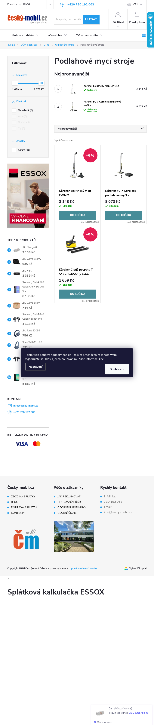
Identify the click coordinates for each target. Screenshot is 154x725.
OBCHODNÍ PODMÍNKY (71, 507)
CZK (135, 4)
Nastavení (35, 366)
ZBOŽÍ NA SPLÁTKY (23, 496)
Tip (21, 128)
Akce (22, 116)
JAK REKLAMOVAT (68, 496)
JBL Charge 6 (138, 722)
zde (101, 359)
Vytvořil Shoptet (138, 568)
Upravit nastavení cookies (83, 568)
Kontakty (12, 4)
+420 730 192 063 (24, 412)
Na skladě (25, 110)
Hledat (91, 19)
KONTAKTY (18, 513)
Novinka (24, 122)
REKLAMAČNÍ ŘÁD (69, 502)
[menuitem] (25, 35)
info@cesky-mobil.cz (25, 405)
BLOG (26, 4)
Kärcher (23, 150)
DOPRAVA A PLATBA (24, 507)
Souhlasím (117, 369)
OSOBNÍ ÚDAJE (66, 513)
